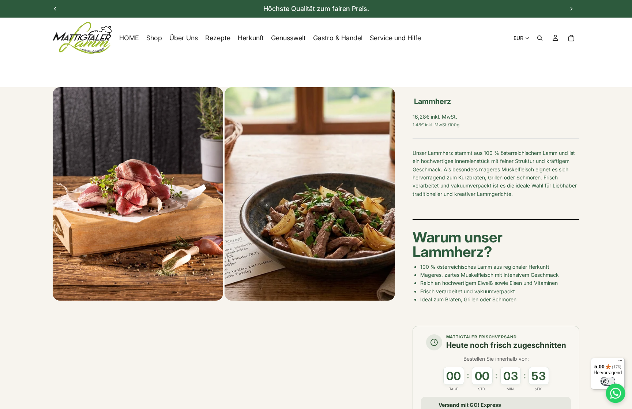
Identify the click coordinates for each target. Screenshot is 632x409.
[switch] (608, 381)
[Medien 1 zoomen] (138, 194)
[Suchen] (540, 38)
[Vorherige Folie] (55, 9)
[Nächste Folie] (571, 9)
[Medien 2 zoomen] (310, 194)
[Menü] (620, 362)
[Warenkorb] (571, 38)
